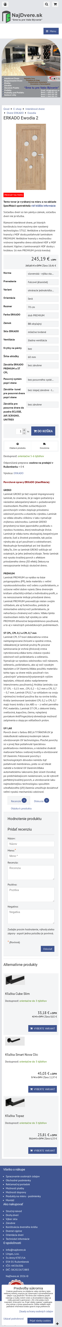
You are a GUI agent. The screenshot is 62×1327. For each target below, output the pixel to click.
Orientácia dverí (14, 1235)
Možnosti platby (15, 1188)
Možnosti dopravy (16, 1192)
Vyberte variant (44, 1028)
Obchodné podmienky (18, 1180)
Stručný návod (14, 1211)
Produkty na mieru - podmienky (23, 1196)
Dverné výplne (14, 1231)
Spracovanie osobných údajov (23, 1176)
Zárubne (10, 1223)
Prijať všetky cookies (40, 1320)
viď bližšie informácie (43, 205)
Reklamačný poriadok (18, 1184)
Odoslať (47, 949)
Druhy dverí (12, 1215)
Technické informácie (17, 1238)
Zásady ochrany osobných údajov (36, 1311)
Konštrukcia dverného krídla (22, 1227)
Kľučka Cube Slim (17, 994)
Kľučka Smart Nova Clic (21, 1055)
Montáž (10, 1200)
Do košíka (45, 431)
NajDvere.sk (12, 1276)
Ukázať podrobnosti (13, 1318)
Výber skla (11, 1219)
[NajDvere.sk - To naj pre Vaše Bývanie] (31, 96)
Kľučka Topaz (14, 1116)
